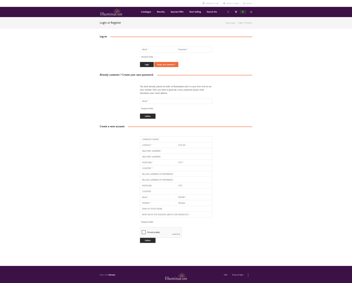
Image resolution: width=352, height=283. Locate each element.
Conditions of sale (212, 3)
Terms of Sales (237, 275)
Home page (230, 23)
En (243, 12)
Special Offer (177, 12)
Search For (212, 12)
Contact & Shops (232, 3)
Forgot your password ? (166, 64)
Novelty (161, 12)
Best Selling (195, 12)
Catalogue (146, 12)
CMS (225, 275)
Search (249, 3)
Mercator (111, 275)
